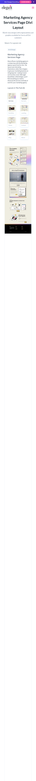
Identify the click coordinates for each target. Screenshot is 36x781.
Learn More (25, 2)
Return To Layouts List (13, 43)
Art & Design (11, 49)
